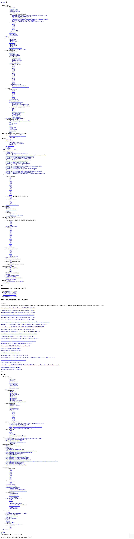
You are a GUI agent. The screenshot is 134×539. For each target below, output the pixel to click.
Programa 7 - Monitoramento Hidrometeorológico (17, 161)
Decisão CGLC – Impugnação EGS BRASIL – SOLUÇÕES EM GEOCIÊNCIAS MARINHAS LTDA (24, 324)
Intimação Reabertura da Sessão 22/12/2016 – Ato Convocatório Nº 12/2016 (17, 310)
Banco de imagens (10, 522)
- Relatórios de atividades (14, 11)
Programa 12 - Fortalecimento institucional (15, 167)
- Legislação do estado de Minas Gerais (20, 104)
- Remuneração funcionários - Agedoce (20, 87)
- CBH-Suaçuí (12, 43)
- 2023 (13, 28)
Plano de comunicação (11, 216)
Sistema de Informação (11, 276)
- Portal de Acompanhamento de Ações (17, 435)
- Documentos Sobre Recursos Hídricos (16, 114)
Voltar (2, 371)
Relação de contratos (10, 257)
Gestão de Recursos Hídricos (12, 272)
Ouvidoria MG (12, 131)
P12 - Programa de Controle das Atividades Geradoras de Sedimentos (21, 450)
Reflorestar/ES (9, 448)
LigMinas (11, 128)
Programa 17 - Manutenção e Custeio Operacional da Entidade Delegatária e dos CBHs (25, 173)
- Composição (12, 12)
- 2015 (13, 79)
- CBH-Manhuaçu (13, 45)
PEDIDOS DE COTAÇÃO (12, 205)
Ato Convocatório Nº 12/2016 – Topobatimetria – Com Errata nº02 (15, 345)
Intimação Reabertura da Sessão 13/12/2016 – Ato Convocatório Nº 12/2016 (17, 319)
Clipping (8, 521)
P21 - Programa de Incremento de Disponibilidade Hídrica (19, 452)
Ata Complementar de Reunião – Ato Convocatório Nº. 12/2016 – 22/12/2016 (18, 307)
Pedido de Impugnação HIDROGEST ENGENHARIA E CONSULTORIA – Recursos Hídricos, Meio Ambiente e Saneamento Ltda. (30, 364)
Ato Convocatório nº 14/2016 (9, 292)
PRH (10, 269)
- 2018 (13, 75)
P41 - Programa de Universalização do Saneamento (17, 457)
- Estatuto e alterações (13, 54)
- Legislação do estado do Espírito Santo (20, 105)
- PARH (13, 109)
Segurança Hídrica (10, 146)
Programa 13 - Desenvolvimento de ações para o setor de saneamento (21, 168)
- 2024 (13, 26)
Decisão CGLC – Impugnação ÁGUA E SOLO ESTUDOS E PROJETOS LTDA (19, 334)
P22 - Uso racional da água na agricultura (15, 453)
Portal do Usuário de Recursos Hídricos (15, 281)
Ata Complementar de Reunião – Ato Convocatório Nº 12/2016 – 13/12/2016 (18, 317)
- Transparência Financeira (15, 84)
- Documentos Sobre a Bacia (18, 112)
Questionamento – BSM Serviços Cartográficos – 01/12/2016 (14, 355)
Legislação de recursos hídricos (16, 102)
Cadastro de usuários (13, 99)
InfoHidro (11, 124)
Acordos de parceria (10, 218)
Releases (8, 211)
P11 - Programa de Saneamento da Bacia (15, 449)
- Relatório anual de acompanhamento (17, 136)
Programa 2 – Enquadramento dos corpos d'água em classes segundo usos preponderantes (26, 154)
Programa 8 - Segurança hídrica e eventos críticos (17, 162)
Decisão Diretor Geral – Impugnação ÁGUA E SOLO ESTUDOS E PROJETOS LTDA (20, 331)
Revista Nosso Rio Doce (11, 210)
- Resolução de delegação (14, 55)
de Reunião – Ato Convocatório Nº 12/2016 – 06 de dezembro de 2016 (17, 329)
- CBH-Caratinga (13, 44)
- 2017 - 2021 (15, 30)
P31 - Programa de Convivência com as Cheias (16, 456)
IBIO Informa (9, 517)
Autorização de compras (11, 226)
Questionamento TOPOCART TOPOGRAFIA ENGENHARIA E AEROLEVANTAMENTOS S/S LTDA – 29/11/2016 (28, 357)
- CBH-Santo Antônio (14, 41)
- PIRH (13, 108)
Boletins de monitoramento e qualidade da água (16, 513)
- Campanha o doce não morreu (16, 215)
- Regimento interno (13, 10)
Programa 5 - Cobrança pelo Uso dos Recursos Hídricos (18, 158)
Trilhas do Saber (12, 127)
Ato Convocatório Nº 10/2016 (10, 296)
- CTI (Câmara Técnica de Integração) (20, 17)
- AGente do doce (13, 213)
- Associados (12, 53)
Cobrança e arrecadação (14, 100)
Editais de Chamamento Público (10, 149)
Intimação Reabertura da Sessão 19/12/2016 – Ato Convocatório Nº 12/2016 (17, 315)
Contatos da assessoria (11, 208)
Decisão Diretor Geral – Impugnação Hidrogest (11, 350)
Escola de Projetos (10, 152)
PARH (10, 271)
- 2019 (13, 74)
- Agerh (10, 432)
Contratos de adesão (10, 247)
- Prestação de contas (16, 61)
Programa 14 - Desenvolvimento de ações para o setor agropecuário (21, 169)
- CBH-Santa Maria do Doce (15, 48)
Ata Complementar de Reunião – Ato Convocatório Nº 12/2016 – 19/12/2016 (18, 312)
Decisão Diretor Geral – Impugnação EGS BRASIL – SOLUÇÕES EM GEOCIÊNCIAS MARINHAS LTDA (25, 322)
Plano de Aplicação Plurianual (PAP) (14, 134)
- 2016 (13, 78)
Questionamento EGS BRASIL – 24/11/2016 (11, 367)
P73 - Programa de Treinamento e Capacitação (16, 464)
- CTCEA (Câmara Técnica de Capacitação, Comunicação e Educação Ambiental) (30, 19)
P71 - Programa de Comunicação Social (15, 462)
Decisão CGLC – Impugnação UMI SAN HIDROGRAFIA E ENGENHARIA (18, 341)
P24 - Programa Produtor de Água (13, 454)
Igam (10, 122)
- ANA (10, 430)
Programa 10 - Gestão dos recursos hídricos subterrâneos (18, 164)
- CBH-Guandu (12, 46)
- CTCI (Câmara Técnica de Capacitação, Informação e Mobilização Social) (25, 427)
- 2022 (13, 29)
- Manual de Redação (16, 115)
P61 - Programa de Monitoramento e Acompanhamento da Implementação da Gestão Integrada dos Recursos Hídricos (32, 461)
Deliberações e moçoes (14, 388)
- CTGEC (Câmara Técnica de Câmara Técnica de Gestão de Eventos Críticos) (29, 15)
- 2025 (13, 25)
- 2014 (13, 80)
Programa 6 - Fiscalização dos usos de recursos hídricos (18, 159)
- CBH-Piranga (12, 39)
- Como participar (13, 34)
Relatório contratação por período (16, 143)
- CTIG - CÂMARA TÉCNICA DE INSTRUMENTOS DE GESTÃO (28, 21)
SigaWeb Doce (9, 139)
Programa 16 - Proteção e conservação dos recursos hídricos (19, 172)
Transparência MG (13, 129)
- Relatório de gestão (16, 59)
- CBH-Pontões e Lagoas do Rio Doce (17, 49)
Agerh (10, 132)
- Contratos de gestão (16, 58)
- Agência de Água (13, 51)
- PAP (13, 110)
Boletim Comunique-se (11, 518)
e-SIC (10, 126)
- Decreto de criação (13, 9)
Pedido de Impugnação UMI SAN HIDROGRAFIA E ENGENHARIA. (17, 343)
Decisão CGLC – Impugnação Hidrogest (10, 353)
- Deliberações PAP (13, 137)
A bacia (7, 36)
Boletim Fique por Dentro (12, 516)
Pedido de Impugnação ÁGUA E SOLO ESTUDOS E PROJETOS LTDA (17, 336)
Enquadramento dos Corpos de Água (14, 278)
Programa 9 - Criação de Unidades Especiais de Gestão (18, 163)
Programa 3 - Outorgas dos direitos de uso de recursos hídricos (20, 156)
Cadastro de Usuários (11, 279)
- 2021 (13, 72)
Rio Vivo (8, 147)
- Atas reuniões (12, 33)
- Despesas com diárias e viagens (19, 85)
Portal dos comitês (13, 123)
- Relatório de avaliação (17, 60)
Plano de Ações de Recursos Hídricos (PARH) (16, 439)
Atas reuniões (12, 386)
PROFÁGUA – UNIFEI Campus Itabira (15, 118)
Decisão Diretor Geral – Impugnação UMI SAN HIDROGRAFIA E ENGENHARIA (20, 338)
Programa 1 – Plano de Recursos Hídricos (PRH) (17, 153)
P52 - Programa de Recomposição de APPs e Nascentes (18, 459)
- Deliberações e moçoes (14, 31)
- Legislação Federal (16, 103)
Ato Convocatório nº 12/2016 (9, 293)
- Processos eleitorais (13, 35)
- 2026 (13, 24)
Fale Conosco (6, 283)
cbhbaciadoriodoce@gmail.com (39, 537)
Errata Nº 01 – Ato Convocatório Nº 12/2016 (10, 362)
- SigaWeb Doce (12, 434)
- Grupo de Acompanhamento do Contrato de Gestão (23, 20)
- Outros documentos (16, 117)
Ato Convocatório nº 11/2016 (9, 295)
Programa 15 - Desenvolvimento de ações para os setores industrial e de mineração (24, 171)
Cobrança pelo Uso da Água (12, 275)
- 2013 (13, 82)
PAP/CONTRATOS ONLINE (16, 142)
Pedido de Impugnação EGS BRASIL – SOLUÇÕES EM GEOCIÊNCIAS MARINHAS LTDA (22, 326)
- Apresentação (12, 7)
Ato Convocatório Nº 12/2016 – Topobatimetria (11, 369)
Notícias (8, 207)
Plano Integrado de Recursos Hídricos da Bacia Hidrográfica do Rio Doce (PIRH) (24, 438)
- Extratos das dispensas (14, 63)
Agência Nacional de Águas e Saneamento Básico (20, 120)
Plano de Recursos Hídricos (12, 267)
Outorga (8, 274)
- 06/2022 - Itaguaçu (13, 256)
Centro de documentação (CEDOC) (14, 498)
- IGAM (11, 433)
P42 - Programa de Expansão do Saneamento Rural (17, 458)
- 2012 (13, 83)
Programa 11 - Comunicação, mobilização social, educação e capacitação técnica (24, 166)
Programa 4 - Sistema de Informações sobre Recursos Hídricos (20, 157)
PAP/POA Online (13, 144)
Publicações (8, 148)
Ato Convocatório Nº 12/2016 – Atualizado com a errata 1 (13, 360)
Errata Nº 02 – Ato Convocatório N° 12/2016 (11, 348)
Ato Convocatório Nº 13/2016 (10, 291)
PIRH (10, 270)
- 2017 (13, 77)
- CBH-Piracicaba (13, 40)
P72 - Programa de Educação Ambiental (15, 463)
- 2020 (13, 73)
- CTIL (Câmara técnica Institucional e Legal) (22, 16)
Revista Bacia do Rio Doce (12, 514)
